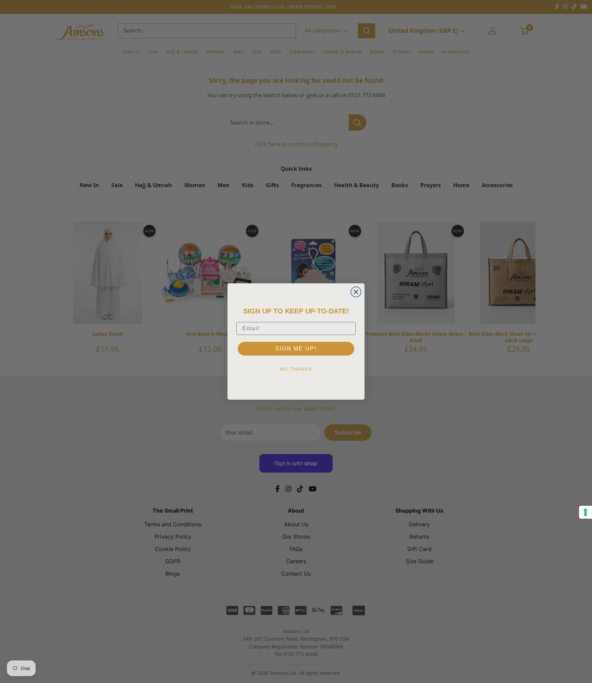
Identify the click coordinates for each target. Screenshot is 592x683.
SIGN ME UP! (296, 348)
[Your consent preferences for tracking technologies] (585, 512)
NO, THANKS (296, 369)
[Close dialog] (356, 292)
